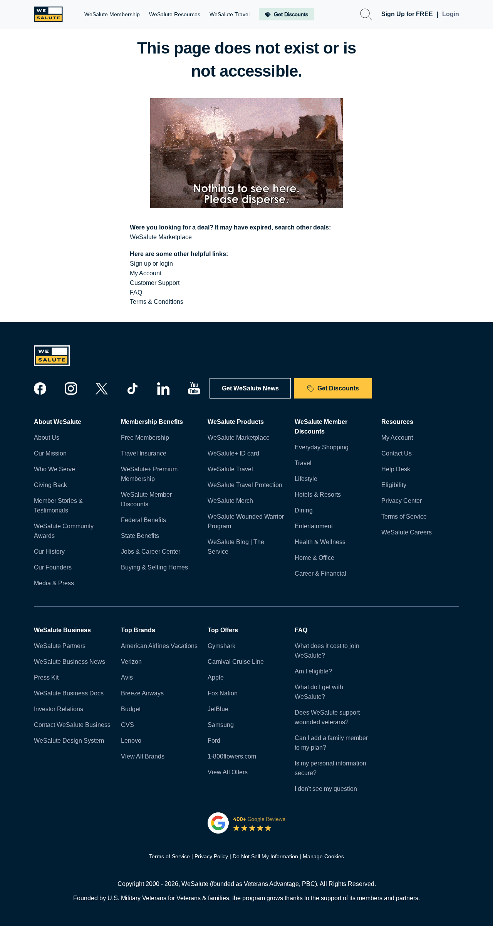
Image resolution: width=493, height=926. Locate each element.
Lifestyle (306, 479)
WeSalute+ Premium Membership (149, 474)
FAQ (136, 292)
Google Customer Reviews (247, 823)
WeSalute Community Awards (64, 531)
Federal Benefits (143, 520)
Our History (49, 551)
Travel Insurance (143, 453)
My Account (145, 273)
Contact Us (396, 453)
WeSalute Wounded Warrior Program (246, 521)
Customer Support (154, 283)
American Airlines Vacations (159, 646)
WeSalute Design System (69, 740)
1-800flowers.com (232, 756)
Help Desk (395, 469)
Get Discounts (338, 388)
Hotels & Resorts (318, 494)
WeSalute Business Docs (69, 693)
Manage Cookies (323, 856)
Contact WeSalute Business (72, 725)
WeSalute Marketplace (161, 237)
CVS (127, 725)
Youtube (194, 388)
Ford (214, 740)
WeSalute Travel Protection (245, 485)
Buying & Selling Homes (154, 567)
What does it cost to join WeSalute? (327, 651)
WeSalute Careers (406, 532)
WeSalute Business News (69, 661)
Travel (303, 463)
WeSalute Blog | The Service (236, 547)
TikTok (132, 388)
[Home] (48, 14)
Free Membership (145, 437)
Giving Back (50, 485)
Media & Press (54, 583)
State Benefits (140, 535)
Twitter (102, 388)
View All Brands (142, 756)
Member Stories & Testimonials (58, 505)
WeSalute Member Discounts (146, 499)
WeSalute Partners (60, 646)
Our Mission (50, 453)
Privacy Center (401, 500)
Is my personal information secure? (330, 768)
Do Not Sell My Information (265, 856)
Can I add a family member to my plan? (331, 743)
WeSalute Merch (230, 500)
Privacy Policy (211, 856)
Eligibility (393, 485)
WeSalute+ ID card (233, 453)
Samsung (221, 725)
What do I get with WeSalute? (319, 692)
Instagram (71, 388)
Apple (216, 677)
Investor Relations (58, 709)
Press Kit (46, 677)
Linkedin (163, 388)
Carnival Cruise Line (236, 661)
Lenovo (131, 740)
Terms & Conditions (156, 301)
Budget (131, 709)
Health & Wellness (320, 542)
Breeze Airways (142, 693)
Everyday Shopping (322, 447)
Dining (304, 510)
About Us (46, 437)
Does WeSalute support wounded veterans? (327, 717)
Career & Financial (320, 573)
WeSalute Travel (230, 469)
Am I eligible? (313, 671)
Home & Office (314, 557)
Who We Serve (54, 469)
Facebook (40, 388)
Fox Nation (223, 693)
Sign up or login (151, 263)
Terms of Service (404, 516)
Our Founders (53, 567)
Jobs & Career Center (150, 551)
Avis (127, 677)
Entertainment (314, 526)
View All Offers (228, 772)
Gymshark (221, 646)
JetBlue (218, 709)
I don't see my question (326, 788)
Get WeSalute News (250, 388)
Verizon (131, 661)
